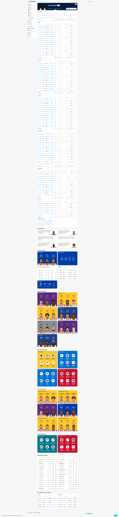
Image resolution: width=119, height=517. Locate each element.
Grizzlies (62, 484)
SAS (48, 113)
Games (55, 8)
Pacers (42, 486)
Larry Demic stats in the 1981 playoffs (45, 220)
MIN (45, 502)
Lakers (62, 465)
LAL (48, 69)
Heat (42, 478)
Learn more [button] (20, 515)
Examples (31, 26)
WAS (48, 30)
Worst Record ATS (61, 436)
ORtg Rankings (40, 351)
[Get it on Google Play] (89, 513)
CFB (30, 5)
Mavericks (63, 482)
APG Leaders (40, 308)
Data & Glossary (32, 28)
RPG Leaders (60, 293)
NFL (30, 15)
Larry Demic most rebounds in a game (45, 223)
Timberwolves (63, 469)
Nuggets (62, 463)
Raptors (42, 278)
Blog (30, 34)
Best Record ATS (41, 436)
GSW (48, 103)
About (30, 32)
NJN (48, 25)
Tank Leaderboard (61, 369)
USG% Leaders (40, 404)
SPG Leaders (60, 308)
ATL (48, 55)
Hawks (42, 469)
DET (48, 53)
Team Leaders (40, 252)
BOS (48, 32)
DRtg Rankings (60, 351)
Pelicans (62, 480)
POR (48, 105)
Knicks (58, 5)
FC (30, 10)
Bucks (42, 480)
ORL (65, 274)
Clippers (62, 476)
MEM (51, 498)
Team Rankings (61, 252)
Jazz (62, 488)
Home (28, 512)
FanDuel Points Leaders (42, 391)
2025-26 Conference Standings (43, 266)
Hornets (42, 476)
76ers (42, 471)
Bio (60, 8)
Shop (30, 36)
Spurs (54, 285)
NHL (30, 13)
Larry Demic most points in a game (45, 222)
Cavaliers (42, 276)
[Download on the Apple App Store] (86, 513)
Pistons (42, 270)
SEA (48, 73)
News (30, 22)
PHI (48, 42)
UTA (48, 149)
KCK (48, 136)
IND (48, 36)
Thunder (62, 459)
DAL (48, 111)
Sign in (88, 1)
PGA (30, 17)
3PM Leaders (60, 321)
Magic (42, 474)
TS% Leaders (40, 335)
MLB (30, 7)
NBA (30, 12)
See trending (41, 225)
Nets (42, 484)
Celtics (42, 272)
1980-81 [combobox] (68, 8)
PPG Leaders (40, 293)
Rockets (62, 467)
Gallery (30, 30)
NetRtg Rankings (41, 369)
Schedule (60, 266)
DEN (48, 142)
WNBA (31, 8)
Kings (62, 486)
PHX (48, 78)
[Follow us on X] (91, 513)
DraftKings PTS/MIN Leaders (63, 418)
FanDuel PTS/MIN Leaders (42, 418)
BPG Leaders (40, 321)
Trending (34, 512)
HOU (48, 109)
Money (31, 18)
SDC (48, 90)
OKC (51, 506)
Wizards (42, 488)
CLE (48, 34)
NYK (72, 270)
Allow (115, 515)
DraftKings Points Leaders (63, 391)
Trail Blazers (63, 474)
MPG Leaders (60, 404)
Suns (62, 471)
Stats (53, 8)
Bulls (42, 482)
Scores (30, 20)
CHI (47, 15)
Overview (49, 8)
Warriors (62, 478)
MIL (48, 38)
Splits (58, 8)
